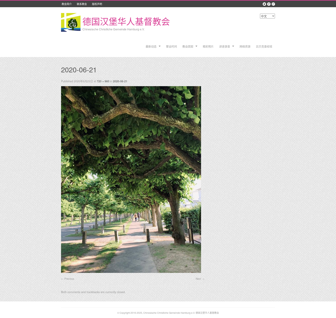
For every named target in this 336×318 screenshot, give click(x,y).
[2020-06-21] (131, 272)
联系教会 (82, 4)
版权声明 (97, 4)
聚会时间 (171, 46)
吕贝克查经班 (264, 46)
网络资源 (245, 46)
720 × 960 (103, 81)
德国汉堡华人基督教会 (126, 21)
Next (200, 278)
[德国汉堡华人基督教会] (70, 23)
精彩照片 (208, 46)
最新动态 (151, 46)
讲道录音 (224, 46)
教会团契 (187, 46)
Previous (67, 278)
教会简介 (67, 4)
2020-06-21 (120, 81)
